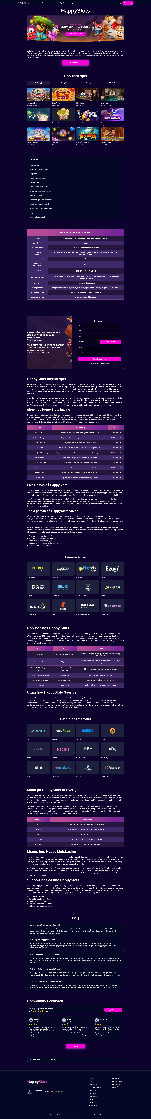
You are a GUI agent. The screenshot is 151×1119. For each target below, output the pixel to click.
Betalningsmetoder (36, 195)
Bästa (37, 82)
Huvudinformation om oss (39, 169)
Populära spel (34, 165)
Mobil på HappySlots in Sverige (41, 200)
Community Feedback (37, 217)
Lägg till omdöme (113, 1010)
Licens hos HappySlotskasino (40, 204)
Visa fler (75, 1046)
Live (61, 82)
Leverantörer (34, 182)
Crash (86, 82)
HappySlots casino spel (38, 178)
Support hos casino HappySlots (41, 208)
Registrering (34, 174)
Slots (111, 82)
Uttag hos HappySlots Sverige (40, 191)
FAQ (31, 213)
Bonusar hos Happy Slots (39, 187)
